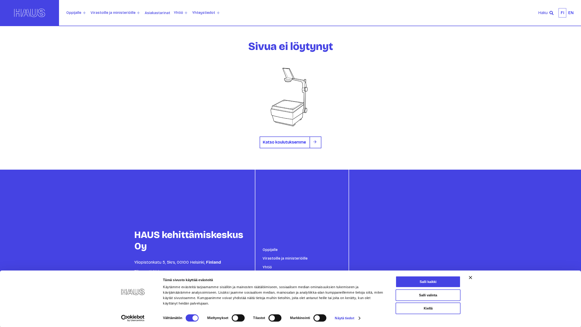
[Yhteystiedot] (218, 12)
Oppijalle (73, 12)
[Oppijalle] (84, 12)
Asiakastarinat (157, 13)
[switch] (238, 318)
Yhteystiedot (203, 12)
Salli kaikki (428, 282)
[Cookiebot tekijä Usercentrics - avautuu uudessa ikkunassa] (133, 318)
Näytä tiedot (344, 318)
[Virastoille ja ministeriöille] (138, 12)
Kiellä (428, 308)
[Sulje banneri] (470, 277)
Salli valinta (428, 295)
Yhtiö (178, 12)
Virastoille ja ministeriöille (113, 12)
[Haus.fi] (29, 13)
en (571, 12)
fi (562, 12)
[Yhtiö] (186, 12)
